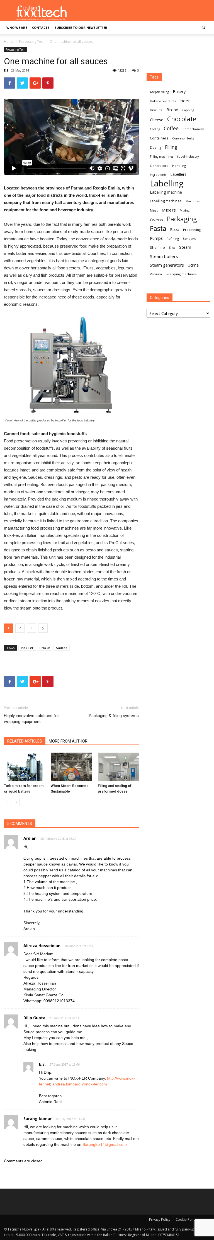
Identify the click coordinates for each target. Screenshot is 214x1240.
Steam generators (167, 265)
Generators (159, 165)
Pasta (158, 228)
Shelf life (157, 247)
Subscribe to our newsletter (81, 27)
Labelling (167, 183)
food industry (188, 156)
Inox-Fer (27, 648)
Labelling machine (166, 192)
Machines (193, 201)
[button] (203, 27)
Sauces (61, 648)
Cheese (156, 119)
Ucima (193, 265)
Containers (159, 138)
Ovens (156, 219)
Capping (188, 110)
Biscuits (156, 110)
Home (9, 41)
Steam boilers (164, 256)
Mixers (169, 210)
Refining (173, 238)
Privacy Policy (159, 1219)
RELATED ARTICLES (24, 741)
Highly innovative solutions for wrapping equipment (31, 718)
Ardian (30, 838)
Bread (172, 109)
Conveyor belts (183, 138)
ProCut (45, 648)
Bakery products (163, 101)
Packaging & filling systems (114, 715)
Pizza (174, 229)
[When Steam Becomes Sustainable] (71, 767)
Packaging (182, 219)
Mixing (184, 210)
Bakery (179, 91)
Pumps (156, 238)
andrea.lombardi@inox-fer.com (79, 1084)
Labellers (178, 174)
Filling (171, 147)
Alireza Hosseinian (41, 945)
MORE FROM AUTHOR (68, 741)
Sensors (189, 238)
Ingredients (158, 175)
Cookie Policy (186, 1219)
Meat (154, 210)
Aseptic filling (159, 92)
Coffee (171, 128)
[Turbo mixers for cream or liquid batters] (24, 767)
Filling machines (161, 156)
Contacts (41, 27)
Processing (192, 229)
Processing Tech (32, 41)
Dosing (155, 147)
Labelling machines (166, 200)
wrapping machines (181, 274)
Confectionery (193, 129)
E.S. (6, 70)
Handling (179, 165)
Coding (155, 129)
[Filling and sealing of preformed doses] (118, 767)
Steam (185, 247)
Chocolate (181, 119)
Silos (172, 248)
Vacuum (156, 274)
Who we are (16, 27)
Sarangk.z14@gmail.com (104, 1144)
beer (185, 100)
